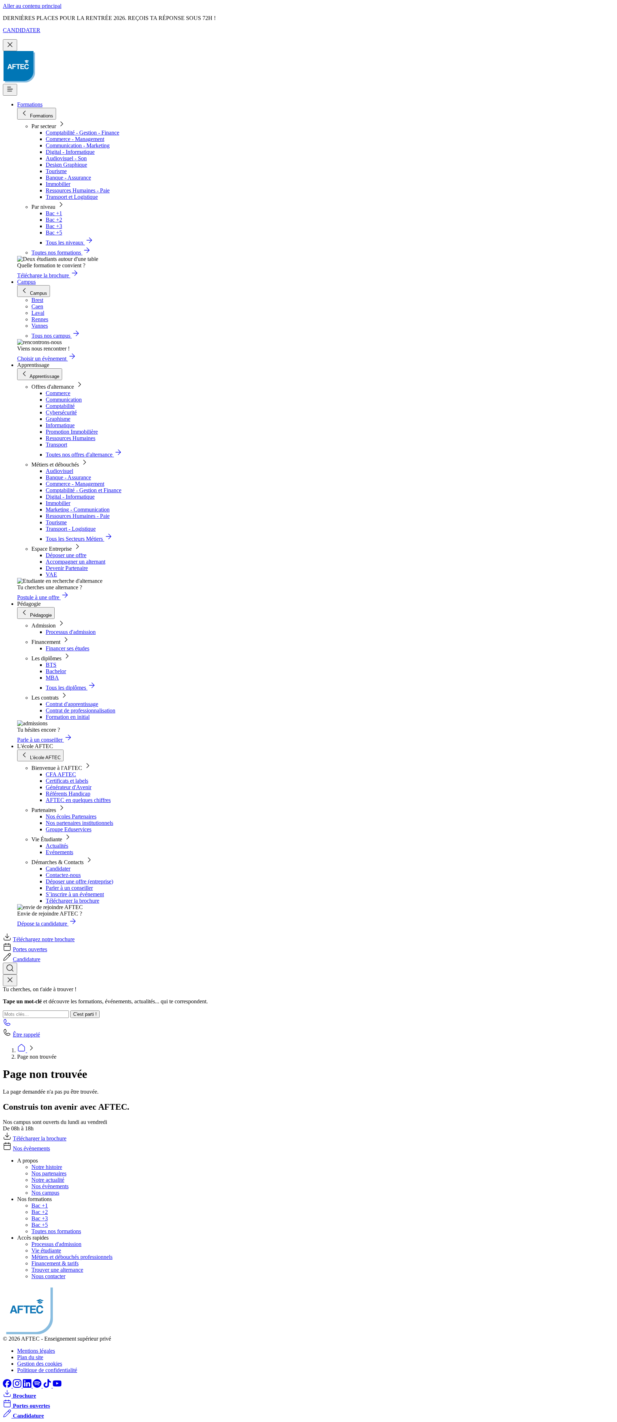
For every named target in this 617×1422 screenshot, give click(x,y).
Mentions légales (36, 1351)
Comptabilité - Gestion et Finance (83, 490)
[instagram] (18, 1386)
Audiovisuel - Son (66, 158)
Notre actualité (47, 1180)
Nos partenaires (48, 1173)
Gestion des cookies (39, 1364)
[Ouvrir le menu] (10, 90)
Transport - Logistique (71, 529)
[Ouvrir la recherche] (10, 968)
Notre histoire (46, 1167)
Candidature (26, 959)
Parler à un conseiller (69, 888)
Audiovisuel (59, 471)
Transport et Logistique (72, 197)
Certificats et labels (67, 781)
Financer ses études (67, 648)
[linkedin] (28, 1386)
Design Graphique (66, 165)
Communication (64, 400)
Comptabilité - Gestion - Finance (82, 133)
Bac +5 (54, 233)
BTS (51, 665)
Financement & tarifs (55, 1263)
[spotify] (38, 1386)
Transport (56, 445)
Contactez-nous (63, 875)
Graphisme (58, 419)
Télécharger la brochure (72, 901)
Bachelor (56, 671)
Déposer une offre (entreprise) (79, 881)
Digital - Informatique (70, 152)
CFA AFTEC (61, 774)
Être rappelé (26, 1035)
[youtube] (57, 1386)
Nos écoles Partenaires (71, 816)
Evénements (59, 852)
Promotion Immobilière (72, 432)
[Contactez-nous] (7, 1025)
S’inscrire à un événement (75, 894)
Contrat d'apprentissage (72, 704)
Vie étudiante (46, 1250)
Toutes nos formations (56, 1231)
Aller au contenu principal (32, 6)
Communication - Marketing (78, 145)
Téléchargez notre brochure (44, 939)
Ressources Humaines (70, 438)
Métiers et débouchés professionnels (71, 1257)
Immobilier (58, 184)
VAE (51, 574)
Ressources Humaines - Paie (78, 190)
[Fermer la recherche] (10, 980)
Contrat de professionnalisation (80, 710)
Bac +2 (54, 220)
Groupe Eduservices (68, 829)
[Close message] (10, 45)
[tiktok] (48, 1386)
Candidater (58, 869)
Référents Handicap (68, 794)
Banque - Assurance (68, 178)
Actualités (57, 846)
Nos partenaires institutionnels (79, 823)
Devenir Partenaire (67, 568)
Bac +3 (54, 226)
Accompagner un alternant (75, 562)
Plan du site (30, 1357)
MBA (52, 678)
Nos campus (45, 1193)
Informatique (60, 425)
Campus (26, 282)
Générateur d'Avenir (68, 787)
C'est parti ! (85, 1014)
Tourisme (56, 171)
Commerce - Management (75, 139)
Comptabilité (60, 406)
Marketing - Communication (78, 509)
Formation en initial (68, 717)
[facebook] (8, 1386)
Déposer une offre (66, 555)
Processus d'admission (71, 632)
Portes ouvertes (30, 949)
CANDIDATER (21, 30)
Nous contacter (48, 1276)
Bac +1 (54, 213)
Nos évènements (31, 1148)
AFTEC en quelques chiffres (78, 800)
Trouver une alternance (57, 1270)
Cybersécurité (61, 412)
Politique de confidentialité (47, 1370)
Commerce (58, 393)
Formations (29, 104)
